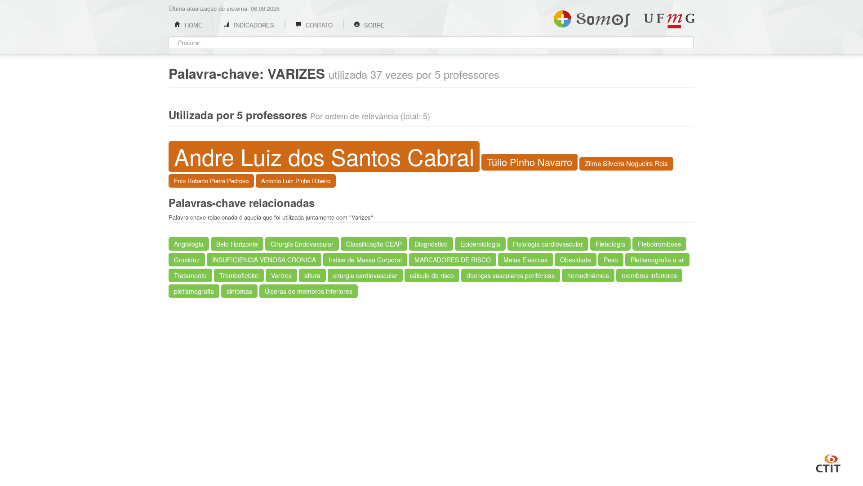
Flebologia (610, 243)
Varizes (281, 275)
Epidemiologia (480, 243)
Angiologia (189, 243)
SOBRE (373, 25)
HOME (192, 25)
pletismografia (194, 291)
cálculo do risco (432, 275)
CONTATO (318, 25)
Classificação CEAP (374, 243)
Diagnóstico (431, 243)
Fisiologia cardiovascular (548, 243)
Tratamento (190, 275)
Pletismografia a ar (657, 259)
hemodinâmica (588, 275)
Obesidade (575, 259)
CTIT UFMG (828, 462)
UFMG (669, 21)
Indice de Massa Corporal (365, 259)
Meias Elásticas (525, 259)
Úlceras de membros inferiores (308, 291)
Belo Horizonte (237, 243)
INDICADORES (253, 25)
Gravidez (187, 259)
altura (312, 275)
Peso (611, 259)
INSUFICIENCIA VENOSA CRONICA (264, 259)
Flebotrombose (659, 243)
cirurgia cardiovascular (365, 275)
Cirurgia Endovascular (302, 243)
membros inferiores (649, 275)
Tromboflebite (238, 275)
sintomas (239, 291)
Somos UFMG (592, 17)
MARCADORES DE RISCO (452, 259)
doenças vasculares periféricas (511, 275)
